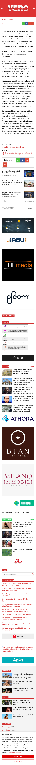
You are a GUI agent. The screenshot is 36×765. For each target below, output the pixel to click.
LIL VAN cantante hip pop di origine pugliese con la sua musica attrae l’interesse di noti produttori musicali (23, 408)
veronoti (4, 187)
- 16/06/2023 (9, 187)
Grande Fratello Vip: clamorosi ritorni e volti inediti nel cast (16, 590)
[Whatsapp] (23, 23)
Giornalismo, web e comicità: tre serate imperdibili (23, 689)
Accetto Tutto (18, 756)
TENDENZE (6, 671)
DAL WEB (5, 366)
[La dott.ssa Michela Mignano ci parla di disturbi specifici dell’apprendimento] (7, 525)
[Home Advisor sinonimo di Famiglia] (7, 552)
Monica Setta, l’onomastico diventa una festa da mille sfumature (16, 584)
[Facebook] (26, 23)
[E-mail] (32, 23)
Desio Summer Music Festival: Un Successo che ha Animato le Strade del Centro (12, 182)
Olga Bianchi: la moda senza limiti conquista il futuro (11, 193)
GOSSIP (5, 697)
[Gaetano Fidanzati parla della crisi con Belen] (7, 716)
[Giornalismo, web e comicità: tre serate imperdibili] (7, 690)
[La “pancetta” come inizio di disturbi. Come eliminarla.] (7, 543)
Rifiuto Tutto (18, 761)
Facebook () (30, 208)
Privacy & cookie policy (14, 752)
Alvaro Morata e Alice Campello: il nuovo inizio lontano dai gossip (17, 605)
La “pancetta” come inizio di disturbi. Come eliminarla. (22, 541)
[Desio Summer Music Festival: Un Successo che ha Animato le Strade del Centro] (29, 183)
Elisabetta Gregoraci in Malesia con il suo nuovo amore (21, 702)
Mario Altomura (6, 175)
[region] (18, 748)
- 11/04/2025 (13, 175)
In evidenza (6, 730)
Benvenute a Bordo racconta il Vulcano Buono (16, 600)
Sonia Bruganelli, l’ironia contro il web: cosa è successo (18, 595)
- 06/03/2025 (13, 196)
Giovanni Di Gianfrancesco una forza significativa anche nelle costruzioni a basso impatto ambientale (23, 381)
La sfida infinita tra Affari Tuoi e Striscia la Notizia (11, 172)
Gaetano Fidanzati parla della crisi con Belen (23, 716)
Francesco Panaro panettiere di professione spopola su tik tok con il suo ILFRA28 (23, 398)
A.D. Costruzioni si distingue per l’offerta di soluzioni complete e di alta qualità (17, 154)
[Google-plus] (29, 23)
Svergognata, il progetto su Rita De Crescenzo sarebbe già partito (14, 619)
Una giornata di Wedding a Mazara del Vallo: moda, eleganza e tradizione (22, 371)
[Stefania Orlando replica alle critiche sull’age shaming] (7, 709)
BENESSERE (6, 519)
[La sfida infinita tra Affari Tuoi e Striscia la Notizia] (29, 173)
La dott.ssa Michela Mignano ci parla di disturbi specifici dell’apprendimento (23, 524)
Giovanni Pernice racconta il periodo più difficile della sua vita (17, 624)
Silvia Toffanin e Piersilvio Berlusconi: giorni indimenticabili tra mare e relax (16, 610)
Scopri (32, 366)
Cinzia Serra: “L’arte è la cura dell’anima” (16, 614)
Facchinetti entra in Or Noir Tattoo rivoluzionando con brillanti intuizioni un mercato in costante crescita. (23, 390)
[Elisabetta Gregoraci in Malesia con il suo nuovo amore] (7, 702)
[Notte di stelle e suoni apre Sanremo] (7, 683)
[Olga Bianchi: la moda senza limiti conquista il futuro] (29, 194)
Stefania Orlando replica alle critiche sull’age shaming (23, 708)
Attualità (5, 147)
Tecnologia (20, 147)
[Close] (34, 732)
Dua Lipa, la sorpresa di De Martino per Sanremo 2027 (16, 629)
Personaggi (6, 727)
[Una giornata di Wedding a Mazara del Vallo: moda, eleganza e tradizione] (7, 372)
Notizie (12, 147)
